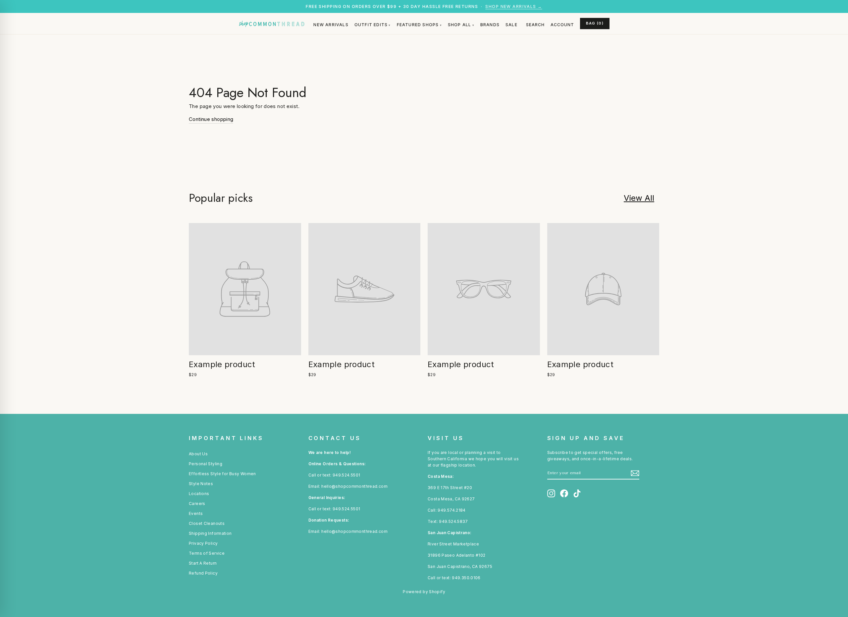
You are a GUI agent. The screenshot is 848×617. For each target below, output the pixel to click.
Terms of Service (207, 553)
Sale (511, 24)
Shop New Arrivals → (513, 6)
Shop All (459, 24)
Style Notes (201, 483)
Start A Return (203, 563)
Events (196, 513)
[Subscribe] (635, 473)
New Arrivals (330, 24)
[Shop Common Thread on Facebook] (564, 493)
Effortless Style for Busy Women (222, 473)
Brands (490, 24)
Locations (199, 493)
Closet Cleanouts (207, 523)
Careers (197, 503)
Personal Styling (205, 463)
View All (639, 198)
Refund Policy (203, 573)
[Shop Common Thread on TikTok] (577, 493)
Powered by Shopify (424, 591)
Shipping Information (210, 533)
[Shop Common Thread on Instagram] (551, 493)
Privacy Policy (203, 543)
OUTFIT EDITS (371, 24)
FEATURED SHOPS (418, 24)
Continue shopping (211, 119)
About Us (198, 453)
